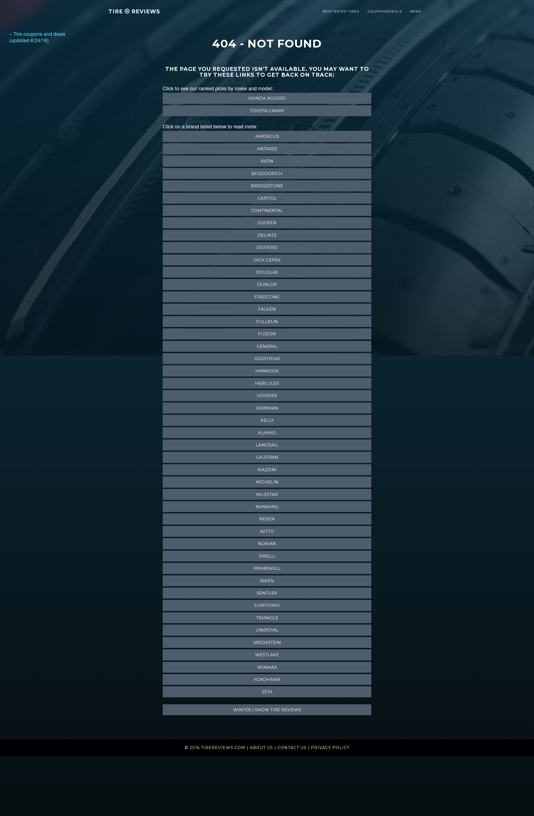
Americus (267, 136)
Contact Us (292, 747)
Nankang (267, 506)
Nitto (267, 531)
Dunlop (267, 284)
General (267, 346)
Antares (267, 148)
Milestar (267, 494)
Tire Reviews (134, 11)
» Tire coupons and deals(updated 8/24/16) (37, 37)
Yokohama (267, 679)
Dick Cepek (267, 260)
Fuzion (267, 333)
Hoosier (267, 395)
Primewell (267, 568)
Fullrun (267, 321)
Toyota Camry (267, 110)
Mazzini (267, 469)
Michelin (267, 482)
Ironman (267, 408)
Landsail (267, 445)
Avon (267, 161)
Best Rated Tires (341, 11)
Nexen (267, 518)
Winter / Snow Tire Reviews (267, 709)
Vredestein (267, 642)
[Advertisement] (31, 134)
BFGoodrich (267, 173)
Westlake (267, 654)
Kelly (267, 420)
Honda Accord (267, 98)
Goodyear (267, 358)
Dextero (267, 247)
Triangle (267, 617)
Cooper (267, 222)
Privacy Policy (330, 747)
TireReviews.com (223, 747)
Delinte (267, 235)
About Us (261, 747)
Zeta (267, 691)
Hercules (267, 383)
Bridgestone (267, 185)
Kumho (267, 432)
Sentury (267, 593)
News (415, 11)
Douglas (267, 272)
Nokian (267, 543)
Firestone (267, 297)
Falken (267, 309)
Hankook (267, 370)
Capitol (267, 198)
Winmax (267, 667)
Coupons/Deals (384, 11)
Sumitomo (267, 605)
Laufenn (267, 457)
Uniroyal (267, 630)
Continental (267, 210)
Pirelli (267, 556)
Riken (267, 580)
